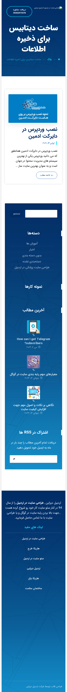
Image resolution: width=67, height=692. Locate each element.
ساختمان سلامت (33, 588)
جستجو (16, 213)
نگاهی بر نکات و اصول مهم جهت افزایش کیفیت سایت (33, 407)
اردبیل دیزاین (33, 568)
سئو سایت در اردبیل (33, 559)
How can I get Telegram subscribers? (33, 341)
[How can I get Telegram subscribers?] (33, 326)
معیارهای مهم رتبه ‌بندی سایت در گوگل (33, 374)
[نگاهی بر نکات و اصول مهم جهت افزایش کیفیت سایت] (33, 392)
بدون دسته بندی (31, 255)
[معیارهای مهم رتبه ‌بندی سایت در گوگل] (33, 361)
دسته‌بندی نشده (32, 261)
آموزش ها (32, 243)
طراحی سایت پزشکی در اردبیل (31, 267)
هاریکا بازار (33, 578)
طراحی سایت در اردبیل (33, 539)
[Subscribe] (14, 459)
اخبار (32, 249)
